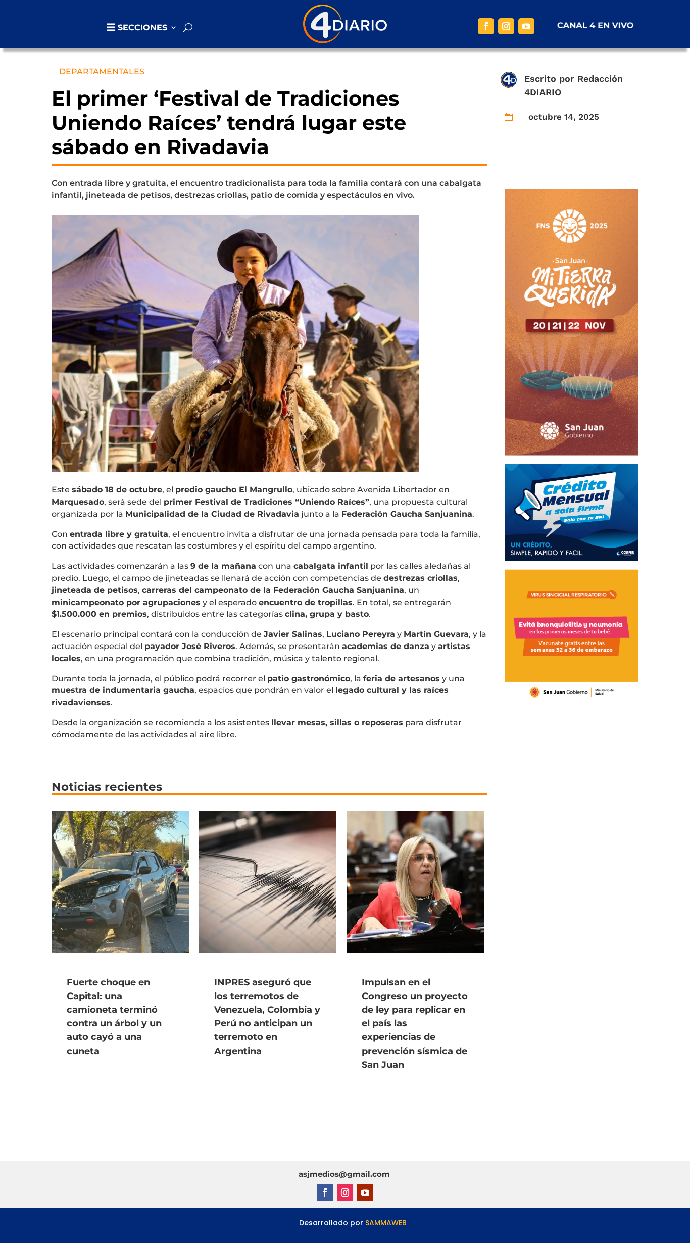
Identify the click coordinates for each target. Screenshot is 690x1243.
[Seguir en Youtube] (526, 26)
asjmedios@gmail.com (344, 1174)
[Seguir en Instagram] (506, 26)
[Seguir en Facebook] (486, 26)
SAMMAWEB (386, 1223)
